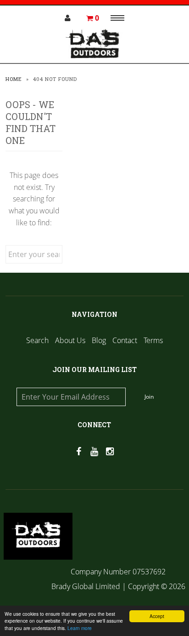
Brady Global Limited (86, 586)
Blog (99, 340)
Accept (157, 616)
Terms (153, 340)
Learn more (79, 628)
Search (37, 340)
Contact (124, 340)
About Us (70, 340)
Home (14, 78)
